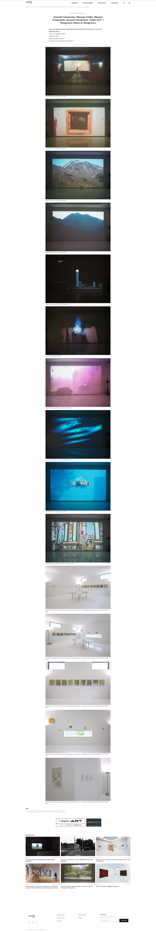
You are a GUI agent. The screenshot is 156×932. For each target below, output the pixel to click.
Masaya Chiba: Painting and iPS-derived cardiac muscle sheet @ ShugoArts (113, 860)
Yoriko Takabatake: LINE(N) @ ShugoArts (107, 886)
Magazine (75, 3)
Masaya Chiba (53, 811)
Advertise (59, 921)
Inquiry (80, 918)
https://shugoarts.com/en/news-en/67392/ (60, 41)
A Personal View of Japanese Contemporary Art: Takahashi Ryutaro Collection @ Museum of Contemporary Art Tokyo (42, 887)
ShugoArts (61, 811)
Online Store (102, 3)
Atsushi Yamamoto (31, 811)
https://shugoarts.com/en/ (56, 38)
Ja (124, 3)
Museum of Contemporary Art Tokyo (33, 884)
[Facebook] (36, 922)
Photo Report (73, 13)
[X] (29, 922)
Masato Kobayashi (42, 811)
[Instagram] (32, 922)
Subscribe (124, 920)
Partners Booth (88, 3)
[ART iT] (32, 916)
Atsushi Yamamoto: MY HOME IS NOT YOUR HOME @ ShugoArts (40, 860)
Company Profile (61, 915)
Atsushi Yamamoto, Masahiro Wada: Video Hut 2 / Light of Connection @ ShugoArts (77, 887)
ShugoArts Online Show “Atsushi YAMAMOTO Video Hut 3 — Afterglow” (78, 860)
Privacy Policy (60, 918)
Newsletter (114, 3)
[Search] (129, 3)
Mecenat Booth (82, 915)
